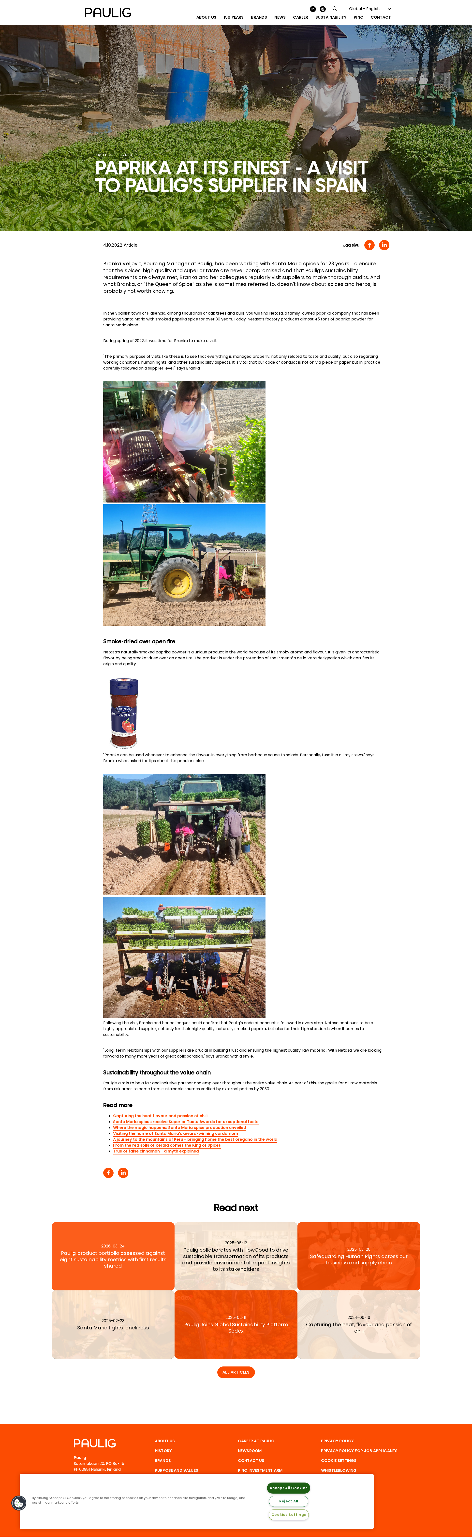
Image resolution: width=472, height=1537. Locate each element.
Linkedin (384, 245)
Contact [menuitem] (381, 17)
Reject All (288, 1501)
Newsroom (250, 1451)
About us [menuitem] (206, 17)
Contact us (251, 1460)
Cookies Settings (288, 1514)
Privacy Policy (337, 1441)
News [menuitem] (280, 17)
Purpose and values (176, 1470)
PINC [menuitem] (358, 17)
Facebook (369, 245)
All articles (236, 1372)
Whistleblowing (338, 1470)
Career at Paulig (256, 1441)
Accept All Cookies (289, 1487)
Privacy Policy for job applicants (359, 1451)
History (163, 1451)
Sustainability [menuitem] (330, 17)
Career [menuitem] (300, 17)
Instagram (323, 9)
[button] (19, 1503)
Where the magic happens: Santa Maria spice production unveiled (179, 1127)
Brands (163, 1460)
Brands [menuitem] (259, 17)
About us (165, 1441)
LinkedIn (313, 9)
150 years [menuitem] (234, 17)
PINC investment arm (260, 1470)
